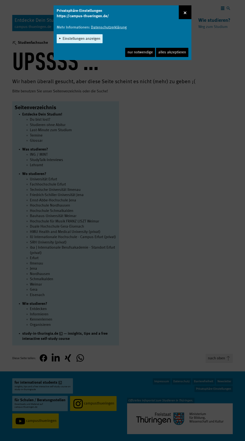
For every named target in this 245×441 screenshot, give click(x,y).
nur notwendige (140, 52)
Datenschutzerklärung (109, 27)
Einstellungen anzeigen (81, 39)
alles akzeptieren (172, 52)
